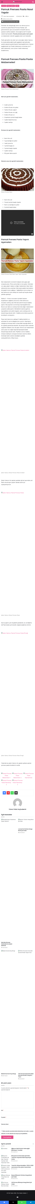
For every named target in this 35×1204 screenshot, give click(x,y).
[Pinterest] (8, 792)
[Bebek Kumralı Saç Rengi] (9, 1011)
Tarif (17, 6)
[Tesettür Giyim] (17, 1)
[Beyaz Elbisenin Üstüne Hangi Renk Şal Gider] (5, 1177)
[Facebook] (4, 792)
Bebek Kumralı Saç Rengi (8, 1074)
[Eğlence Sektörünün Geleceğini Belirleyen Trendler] (5, 1151)
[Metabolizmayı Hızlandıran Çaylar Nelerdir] (9, 880)
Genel (3, 6)
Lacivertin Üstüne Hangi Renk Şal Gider (25, 829)
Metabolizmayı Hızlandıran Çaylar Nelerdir (6, 944)
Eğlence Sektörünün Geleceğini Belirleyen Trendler (20, 1149)
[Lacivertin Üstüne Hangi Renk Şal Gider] (26, 823)
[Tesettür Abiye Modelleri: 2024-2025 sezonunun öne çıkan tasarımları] (5, 1169)
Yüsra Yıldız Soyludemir (8, 16)
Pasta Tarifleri (10, 6)
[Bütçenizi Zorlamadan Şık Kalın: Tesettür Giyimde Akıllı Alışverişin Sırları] (5, 1159)
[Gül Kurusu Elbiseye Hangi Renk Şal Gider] (5, 1185)
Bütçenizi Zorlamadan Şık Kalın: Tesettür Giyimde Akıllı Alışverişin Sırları (21, 1157)
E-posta (3, 1117)
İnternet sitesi (4, 1124)
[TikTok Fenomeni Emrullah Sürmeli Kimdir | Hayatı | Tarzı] (26, 1011)
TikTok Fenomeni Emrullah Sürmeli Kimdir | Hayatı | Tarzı (26, 1075)
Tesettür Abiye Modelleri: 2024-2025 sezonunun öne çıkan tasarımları (22, 1166)
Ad (2, 1110)
